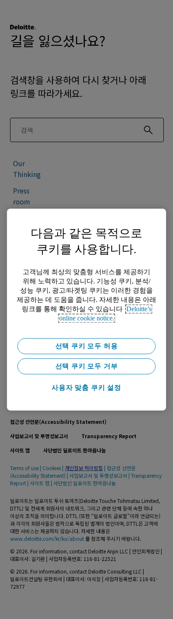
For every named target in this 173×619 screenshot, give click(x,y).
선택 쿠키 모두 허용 (86, 345)
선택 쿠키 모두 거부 (86, 366)
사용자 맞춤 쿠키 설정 (86, 387)
